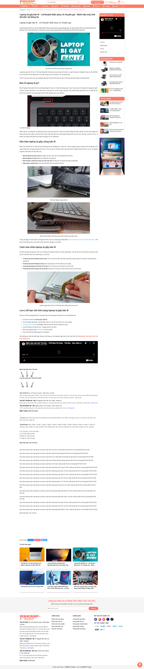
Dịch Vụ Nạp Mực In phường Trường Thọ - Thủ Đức (115, 117)
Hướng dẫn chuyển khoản (80, 624)
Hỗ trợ (102, 49)
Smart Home (77, 6)
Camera (46, 6)
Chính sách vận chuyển (58, 624)
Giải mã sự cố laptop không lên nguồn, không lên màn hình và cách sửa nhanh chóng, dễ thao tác (31, 564)
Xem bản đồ (33, 636)
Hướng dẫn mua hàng (79, 619)
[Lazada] (107, 619)
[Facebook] (95, 619)
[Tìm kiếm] (78, 2)
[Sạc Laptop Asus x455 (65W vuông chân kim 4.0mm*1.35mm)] (104, 76)
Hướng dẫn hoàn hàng (79, 629)
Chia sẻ (31, 540)
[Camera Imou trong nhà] (104, 63)
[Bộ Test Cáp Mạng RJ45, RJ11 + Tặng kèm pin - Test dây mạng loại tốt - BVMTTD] (104, 90)
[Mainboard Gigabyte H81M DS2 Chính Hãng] (104, 69)
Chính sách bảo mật (57, 626)
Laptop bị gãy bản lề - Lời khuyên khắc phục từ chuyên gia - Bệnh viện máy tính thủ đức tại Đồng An (85, 564)
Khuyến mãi (103, 52)
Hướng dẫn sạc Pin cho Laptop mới (32, 586)
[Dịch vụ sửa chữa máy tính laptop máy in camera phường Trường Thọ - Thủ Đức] (104, 131)
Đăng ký (93, 608)
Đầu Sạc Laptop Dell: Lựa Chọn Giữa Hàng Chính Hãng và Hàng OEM (85, 587)
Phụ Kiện (88, 6)
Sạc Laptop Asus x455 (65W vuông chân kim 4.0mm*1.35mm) (116, 76)
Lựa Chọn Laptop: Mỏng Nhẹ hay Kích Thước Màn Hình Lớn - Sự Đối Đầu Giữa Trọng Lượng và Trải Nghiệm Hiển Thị (58, 587)
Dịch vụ (36, 6)
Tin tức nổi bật (105, 99)
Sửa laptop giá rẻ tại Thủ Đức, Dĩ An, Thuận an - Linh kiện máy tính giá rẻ (116, 103)
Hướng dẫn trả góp (78, 626)
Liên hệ (116, 6)
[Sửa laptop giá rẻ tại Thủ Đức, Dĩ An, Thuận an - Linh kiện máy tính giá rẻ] (104, 103)
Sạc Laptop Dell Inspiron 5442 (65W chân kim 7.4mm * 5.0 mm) (116, 83)
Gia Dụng (66, 6)
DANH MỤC (25, 6)
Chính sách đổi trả (57, 621)
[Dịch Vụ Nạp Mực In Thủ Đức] (104, 124)
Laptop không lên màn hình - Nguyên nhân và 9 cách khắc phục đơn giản (58, 564)
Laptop (56, 6)
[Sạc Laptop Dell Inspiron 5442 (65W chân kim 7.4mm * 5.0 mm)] (104, 83)
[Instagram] (99, 619)
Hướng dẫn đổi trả (78, 621)
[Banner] (112, 156)
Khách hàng (103, 45)
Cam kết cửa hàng (57, 629)
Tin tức (97, 6)
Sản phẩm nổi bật (106, 59)
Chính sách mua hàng (58, 619)
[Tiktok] (111, 619)
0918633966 (31, 660)
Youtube (107, 6)
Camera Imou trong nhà (116, 62)
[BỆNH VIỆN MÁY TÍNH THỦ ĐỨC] (28, 2)
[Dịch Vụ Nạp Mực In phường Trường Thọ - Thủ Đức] (104, 117)
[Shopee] (103, 619)
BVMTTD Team (86, 667)
